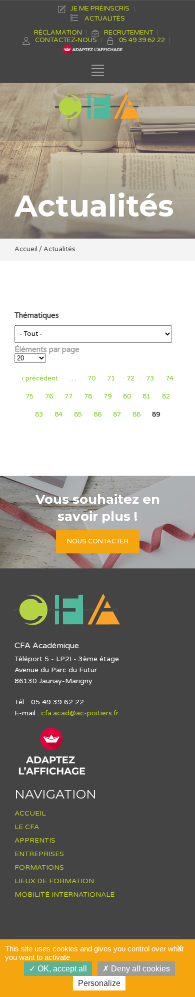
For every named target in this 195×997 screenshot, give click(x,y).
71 (111, 378)
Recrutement (128, 33)
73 (150, 378)
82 (166, 396)
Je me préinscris (100, 9)
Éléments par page (47, 349)
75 (30, 396)
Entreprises (39, 854)
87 (117, 415)
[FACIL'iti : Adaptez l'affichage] (52, 774)
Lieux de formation (54, 881)
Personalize (99, 983)
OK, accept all (61, 968)
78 (88, 396)
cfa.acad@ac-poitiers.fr (79, 713)
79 (108, 396)
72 (130, 378)
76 (49, 396)
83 (39, 415)
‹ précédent (40, 378)
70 (92, 378)
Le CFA (26, 827)
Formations (39, 867)
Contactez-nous (66, 40)
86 (98, 415)
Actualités (104, 19)
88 (136, 415)
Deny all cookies (139, 968)
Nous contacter (97, 541)
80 (127, 396)
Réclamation (58, 33)
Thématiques (36, 315)
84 (58, 415)
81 (146, 396)
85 (78, 415)
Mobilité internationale (64, 894)
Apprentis (35, 840)
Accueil (26, 249)
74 (170, 378)
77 (68, 396)
